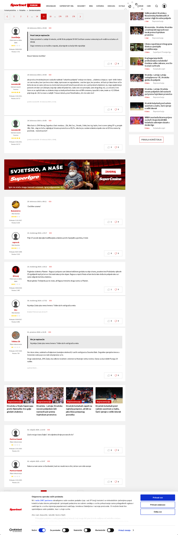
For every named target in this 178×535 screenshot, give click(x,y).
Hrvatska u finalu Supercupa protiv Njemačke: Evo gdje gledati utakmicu (20, 409)
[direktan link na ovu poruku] (50, 28)
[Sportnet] (25, 6)
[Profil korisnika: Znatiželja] (15, 31)
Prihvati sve (158, 498)
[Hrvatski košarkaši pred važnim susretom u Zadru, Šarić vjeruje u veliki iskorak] (109, 395)
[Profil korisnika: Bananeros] (15, 204)
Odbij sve (158, 512)
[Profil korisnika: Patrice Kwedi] (15, 433)
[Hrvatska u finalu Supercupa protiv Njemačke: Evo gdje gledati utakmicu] (20, 395)
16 (50, 16)
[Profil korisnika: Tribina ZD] (15, 335)
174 (60, 16)
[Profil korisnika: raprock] (15, 236)
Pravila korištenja (151, 139)
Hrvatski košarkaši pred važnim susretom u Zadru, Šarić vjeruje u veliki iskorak (108, 409)
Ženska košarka (34, 10)
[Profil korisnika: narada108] (15, 78)
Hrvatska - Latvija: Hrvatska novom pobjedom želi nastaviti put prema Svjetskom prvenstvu (49, 410)
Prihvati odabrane (157, 505)
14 (37, 16)
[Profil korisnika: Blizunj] (15, 270)
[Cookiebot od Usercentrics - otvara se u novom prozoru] (15, 530)
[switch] (65, 530)
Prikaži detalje (125, 530)
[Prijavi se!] (164, 6)
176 (73, 16)
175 (67, 16)
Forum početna (10, 10)
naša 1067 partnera (43, 500)
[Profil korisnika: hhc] (15, 304)
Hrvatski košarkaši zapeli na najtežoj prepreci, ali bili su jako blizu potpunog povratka (79, 410)
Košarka (22, 10)
